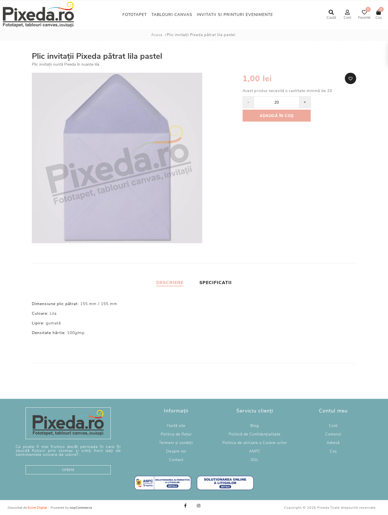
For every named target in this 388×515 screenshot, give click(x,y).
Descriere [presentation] (169, 283)
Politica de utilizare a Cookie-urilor (254, 442)
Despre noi (176, 451)
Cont (333, 425)
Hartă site (176, 425)
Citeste (68, 470)
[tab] (170, 283)
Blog (254, 425)
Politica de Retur (176, 434)
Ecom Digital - (38, 507)
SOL (255, 459)
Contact (176, 459)
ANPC (254, 451)
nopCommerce (81, 507)
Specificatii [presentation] (215, 283)
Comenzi (333, 434)
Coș (333, 451)
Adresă (333, 442)
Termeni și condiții (176, 442)
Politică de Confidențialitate (255, 434)
